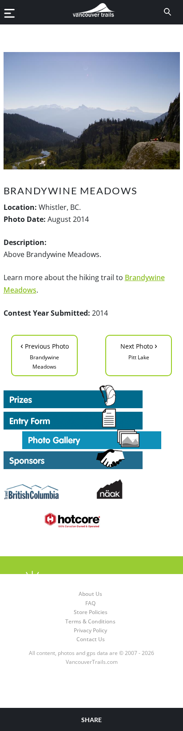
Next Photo (138, 350)
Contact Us (90, 639)
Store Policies (90, 612)
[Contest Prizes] (92, 396)
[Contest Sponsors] (92, 459)
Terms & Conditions (90, 621)
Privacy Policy (90, 630)
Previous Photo (44, 354)
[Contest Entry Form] (92, 419)
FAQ (90, 603)
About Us (90, 594)
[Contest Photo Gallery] (91, 438)
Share (91, 719)
